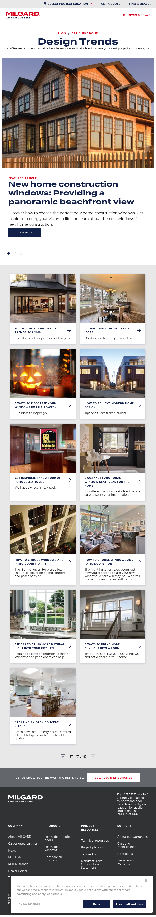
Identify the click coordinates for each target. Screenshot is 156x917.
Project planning (93, 847)
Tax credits (88, 854)
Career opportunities (23, 843)
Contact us (125, 853)
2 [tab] (14, 253)
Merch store (16, 857)
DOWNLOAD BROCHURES (113, 777)
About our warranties (132, 836)
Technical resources (95, 840)
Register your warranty (127, 862)
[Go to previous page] (63, 756)
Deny (96, 904)
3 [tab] (20, 253)
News (12, 850)
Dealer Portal (17, 871)
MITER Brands (18, 864)
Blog (61, 33)
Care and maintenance (126, 845)
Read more (25, 232)
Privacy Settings (28, 903)
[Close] (146, 880)
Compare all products (53, 858)
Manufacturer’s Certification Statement (91, 864)
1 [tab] (8, 253)
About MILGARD (19, 836)
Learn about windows (53, 848)
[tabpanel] (78, 152)
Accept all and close (129, 904)
